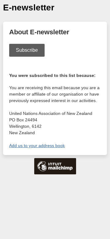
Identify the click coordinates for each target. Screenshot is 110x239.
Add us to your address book (37, 145)
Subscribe (27, 50)
